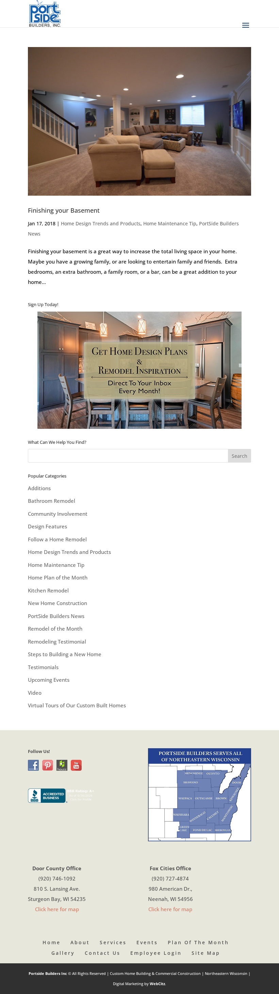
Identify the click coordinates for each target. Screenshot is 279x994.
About (80, 942)
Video (35, 692)
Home (52, 942)
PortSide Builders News (56, 616)
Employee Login (156, 953)
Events (147, 942)
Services (113, 942)
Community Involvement (57, 513)
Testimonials (43, 667)
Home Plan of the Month (57, 577)
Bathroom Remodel (51, 500)
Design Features (47, 526)
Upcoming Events (48, 679)
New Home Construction (57, 603)
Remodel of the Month (55, 628)
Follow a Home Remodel (57, 539)
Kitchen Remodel (48, 590)
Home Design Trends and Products (101, 223)
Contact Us (102, 953)
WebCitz (157, 983)
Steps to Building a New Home (64, 654)
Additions (39, 488)
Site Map (206, 953)
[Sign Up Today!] (139, 370)
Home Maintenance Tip (169, 223)
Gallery (63, 953)
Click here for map (57, 909)
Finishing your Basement (64, 210)
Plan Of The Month (198, 942)
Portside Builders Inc (48, 973)
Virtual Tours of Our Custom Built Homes (77, 705)
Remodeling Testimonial (57, 641)
